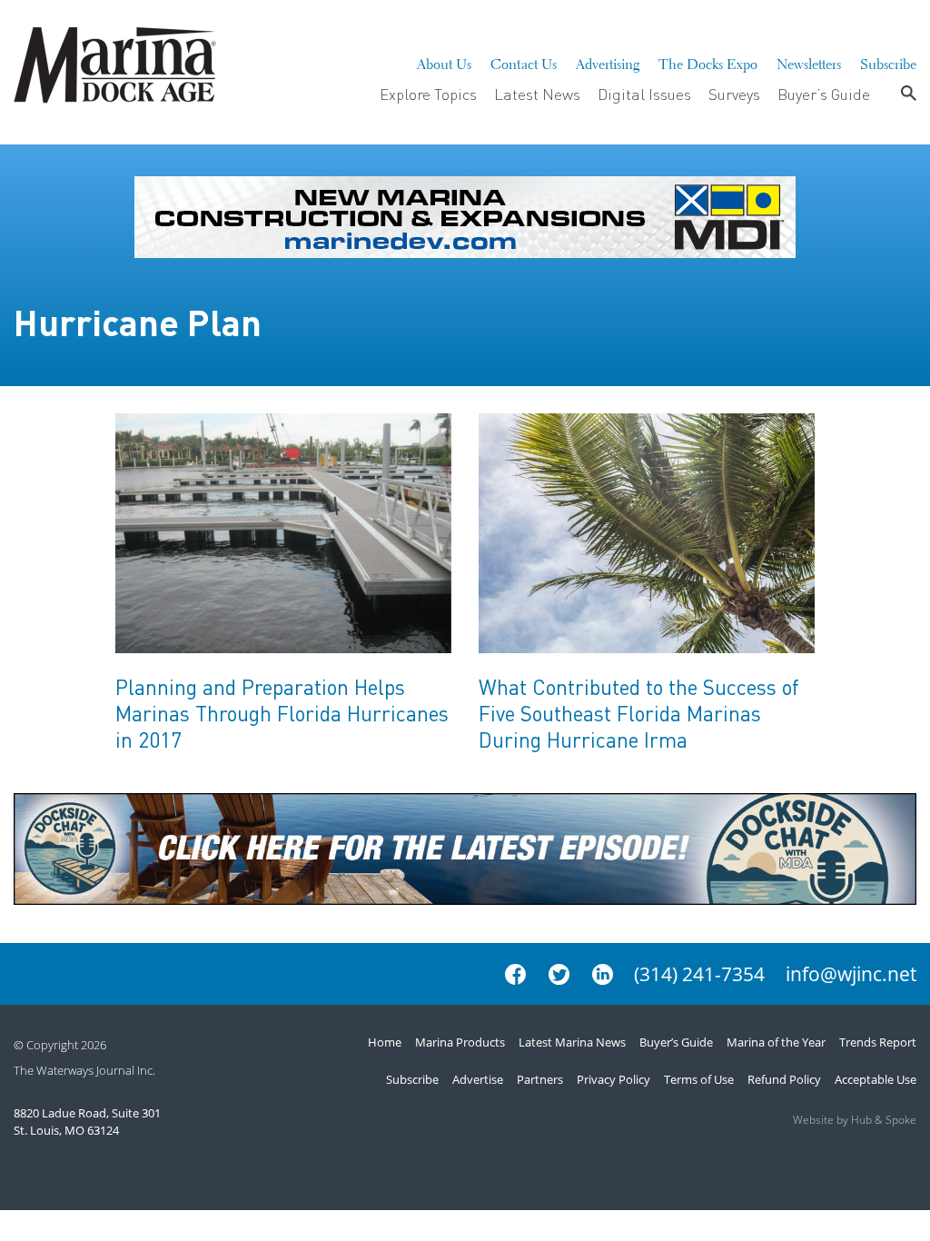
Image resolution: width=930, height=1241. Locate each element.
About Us (444, 61)
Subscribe (888, 61)
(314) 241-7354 (699, 974)
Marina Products (460, 1042)
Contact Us (523, 61)
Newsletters (809, 61)
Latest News (537, 94)
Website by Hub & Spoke (854, 1119)
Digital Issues (644, 94)
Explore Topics (428, 94)
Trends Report (877, 1042)
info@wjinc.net (851, 974)
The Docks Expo (707, 61)
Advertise (477, 1079)
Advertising (607, 61)
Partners (540, 1079)
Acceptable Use (875, 1079)
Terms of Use (699, 1079)
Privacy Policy (613, 1079)
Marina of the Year (776, 1042)
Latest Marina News (572, 1042)
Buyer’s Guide (823, 94)
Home (384, 1042)
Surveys (734, 94)
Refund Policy (784, 1079)
